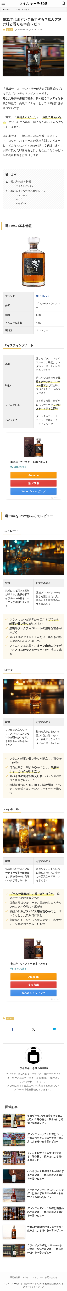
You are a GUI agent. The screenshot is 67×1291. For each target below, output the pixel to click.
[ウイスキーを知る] (33, 3)
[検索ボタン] (63, 3)
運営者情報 (15, 1277)
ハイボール (21, 203)
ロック (19, 199)
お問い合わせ (51, 1277)
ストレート (21, 195)
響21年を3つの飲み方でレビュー (29, 191)
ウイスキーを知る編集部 (33, 1068)
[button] (12, 1029)
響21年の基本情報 (20, 181)
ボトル (9, 30)
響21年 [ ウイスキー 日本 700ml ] (28, 462)
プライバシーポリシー (32, 1277)
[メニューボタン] (3, 3)
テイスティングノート (27, 186)
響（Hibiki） (43, 296)
